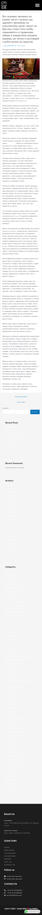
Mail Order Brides (13, 728)
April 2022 (10, 492)
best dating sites (12, 595)
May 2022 (9, 488)
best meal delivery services (17, 608)
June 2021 (9, 526)
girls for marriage (13, 660)
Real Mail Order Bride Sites (17, 766)
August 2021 (10, 519)
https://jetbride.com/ (14, 677)
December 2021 (11, 506)
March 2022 (10, 495)
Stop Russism (11, 783)
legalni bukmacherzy (14, 721)
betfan (8, 619)
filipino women (11, 650)
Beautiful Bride (12, 591)
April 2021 (10, 533)
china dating (10, 633)
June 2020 (9, 550)
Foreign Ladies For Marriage (17, 653)
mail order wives (12, 742)
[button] (37, 5)
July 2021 (9, 523)
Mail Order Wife (12, 738)
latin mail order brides (15, 718)
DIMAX (35, 909)
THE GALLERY (10, 853)
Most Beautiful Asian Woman (17, 756)
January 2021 (11, 543)
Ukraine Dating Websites (15, 786)
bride (7, 626)
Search (5, 408)
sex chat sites (11, 776)
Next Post (21, 402)
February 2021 (11, 540)
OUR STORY (9, 850)
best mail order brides (15, 605)
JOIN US (7, 862)
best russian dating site (15, 612)
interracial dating (13, 697)
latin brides (10, 711)
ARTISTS (7, 859)
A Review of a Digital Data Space (19, 450)
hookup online (11, 667)
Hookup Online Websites (15, 670)
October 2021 (11, 512)
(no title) (9, 446)
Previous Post (21, 396)
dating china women (13, 643)
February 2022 (11, 499)
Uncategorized (9, 45)
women (8, 793)
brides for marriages (14, 629)
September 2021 (12, 516)
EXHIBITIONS (9, 856)
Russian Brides (11, 769)
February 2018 (11, 553)
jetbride (8, 708)
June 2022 (9, 485)
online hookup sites (13, 759)
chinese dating (11, 636)
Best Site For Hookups (15, 615)
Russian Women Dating (15, 773)
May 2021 (9, 529)
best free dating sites (14, 598)
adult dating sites (13, 575)
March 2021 (10, 536)
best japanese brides (14, 602)
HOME (6, 847)
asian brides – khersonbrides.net (19, 588)
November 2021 (12, 509)
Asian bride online (13, 584)
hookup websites (12, 674)
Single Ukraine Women (14, 780)
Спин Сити (11, 143)
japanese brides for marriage (18, 701)
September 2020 (12, 547)
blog (7, 622)
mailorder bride (12, 745)
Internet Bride (11, 690)
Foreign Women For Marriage (17, 656)
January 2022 (11, 502)
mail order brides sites (15, 732)
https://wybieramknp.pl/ (15, 687)
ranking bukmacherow (14, 762)
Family (7, 646)
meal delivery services (14, 749)
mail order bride (12, 725)
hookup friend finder (14, 663)
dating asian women (13, 639)
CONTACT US (9, 865)
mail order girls (12, 735)
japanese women (12, 704)
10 (6, 571)
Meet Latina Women (13, 752)
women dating (11, 797)
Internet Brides (12, 694)
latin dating (10, 714)
